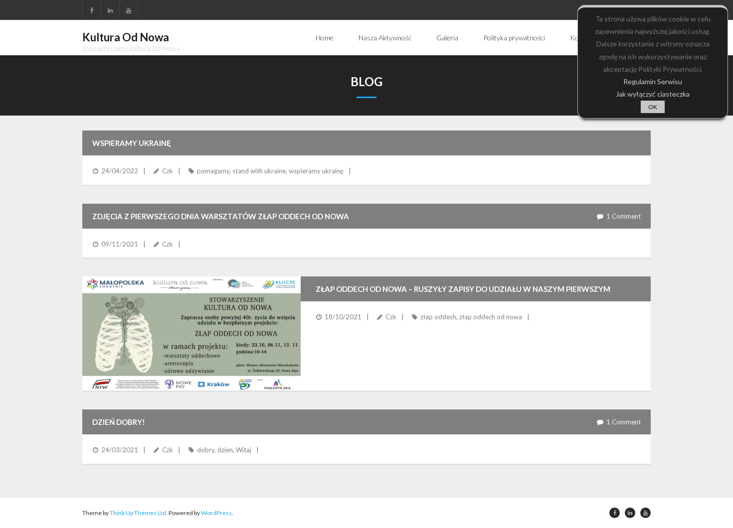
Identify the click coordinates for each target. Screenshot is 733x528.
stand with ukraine (259, 171)
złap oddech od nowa (490, 317)
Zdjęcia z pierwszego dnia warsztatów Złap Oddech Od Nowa (220, 216)
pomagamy (213, 171)
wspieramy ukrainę (316, 171)
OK (652, 107)
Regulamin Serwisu (652, 81)
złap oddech (438, 317)
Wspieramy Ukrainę (131, 142)
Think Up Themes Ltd (138, 513)
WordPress (216, 513)
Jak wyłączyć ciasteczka (653, 94)
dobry (205, 450)
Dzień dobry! (118, 421)
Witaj (243, 450)
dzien (225, 450)
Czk (167, 171)
